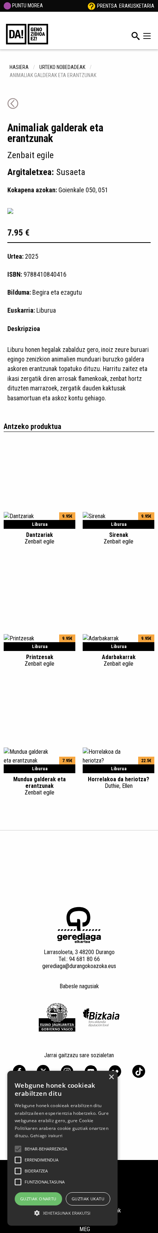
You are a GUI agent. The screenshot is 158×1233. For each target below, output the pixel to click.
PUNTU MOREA (27, 5)
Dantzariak (39, 538)
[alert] (62, 1148)
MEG (84, 1229)
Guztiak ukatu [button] (88, 1198)
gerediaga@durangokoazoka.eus (79, 966)
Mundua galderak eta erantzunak (39, 786)
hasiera (19, 67)
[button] (18, 1149)
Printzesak (39, 660)
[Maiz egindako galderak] (91, 6)
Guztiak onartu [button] (38, 1198)
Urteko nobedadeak (62, 67)
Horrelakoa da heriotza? (118, 782)
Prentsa (107, 6)
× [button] (111, 1077)
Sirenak (118, 538)
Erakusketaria (136, 6)
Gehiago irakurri (46, 1135)
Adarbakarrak (119, 660)
